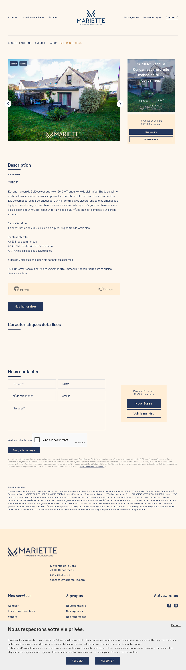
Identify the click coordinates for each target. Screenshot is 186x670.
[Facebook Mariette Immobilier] (169, 606)
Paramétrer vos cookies (124, 651)
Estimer (53, 17)
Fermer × (176, 625)
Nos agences (131, 17)
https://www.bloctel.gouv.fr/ (92, 466)
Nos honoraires (26, 306)
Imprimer (24, 289)
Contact (171, 17)
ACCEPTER (107, 660)
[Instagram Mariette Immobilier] (176, 606)
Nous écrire (151, 131)
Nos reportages (152, 17)
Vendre (12, 616)
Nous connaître (76, 605)
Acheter (12, 17)
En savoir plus (101, 651)
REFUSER (78, 660)
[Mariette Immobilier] (91, 17)
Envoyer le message (24, 450)
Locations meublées (33, 17)
